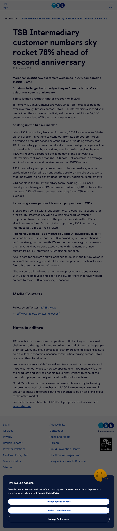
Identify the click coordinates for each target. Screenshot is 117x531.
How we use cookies (21, 483)
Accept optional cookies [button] (59, 501)
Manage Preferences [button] (58, 519)
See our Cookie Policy (48, 493)
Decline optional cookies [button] (59, 510)
